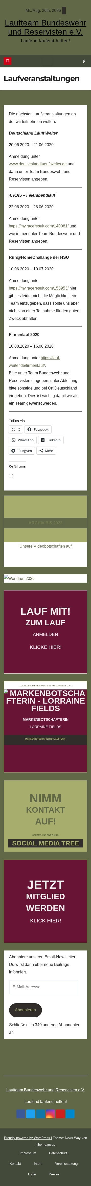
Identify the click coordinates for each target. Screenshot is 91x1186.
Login (32, 1174)
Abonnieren (25, 1010)
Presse (54, 1174)
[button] (84, 61)
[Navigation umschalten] (47, 61)
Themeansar (45, 1144)
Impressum (28, 1153)
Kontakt (15, 1164)
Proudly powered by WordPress (27, 1138)
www (13, 164)
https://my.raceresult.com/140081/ (39, 226)
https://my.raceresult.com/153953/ (39, 288)
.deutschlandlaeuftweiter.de (42, 164)
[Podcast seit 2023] (45, 514)
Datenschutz (58, 1153)
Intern (38, 1164)
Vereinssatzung (66, 1164)
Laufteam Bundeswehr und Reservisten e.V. (45, 27)
